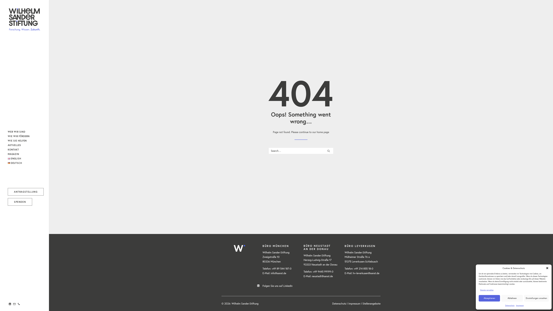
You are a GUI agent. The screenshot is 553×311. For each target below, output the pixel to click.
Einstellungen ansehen (536, 298)
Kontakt (13, 149)
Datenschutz (510, 305)
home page (323, 132)
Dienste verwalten (487, 290)
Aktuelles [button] (14, 145)
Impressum (520, 305)
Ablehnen (512, 298)
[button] (547, 268)
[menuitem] (25, 131)
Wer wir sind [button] (16, 131)
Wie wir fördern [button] (19, 136)
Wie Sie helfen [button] (17, 140)
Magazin (13, 154)
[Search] (301, 151)
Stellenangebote (371, 303)
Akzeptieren (489, 298)
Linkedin (287, 286)
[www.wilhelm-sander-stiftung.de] (24, 19)
